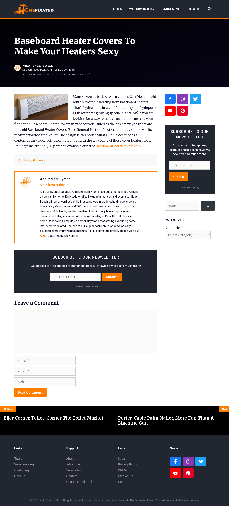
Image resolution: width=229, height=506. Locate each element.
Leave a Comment (65, 69)
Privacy (195, 187)
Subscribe (73, 470)
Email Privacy (91, 286)
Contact (71, 476)
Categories (173, 228)
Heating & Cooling (34, 160)
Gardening (170, 9)
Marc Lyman (45, 65)
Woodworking (141, 9)
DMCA (122, 470)
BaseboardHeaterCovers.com (118, 146)
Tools (116, 9)
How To (194, 9)
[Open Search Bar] (209, 9)
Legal (122, 458)
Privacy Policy (128, 464)
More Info (78, 286)
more (86, 74)
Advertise (73, 464)
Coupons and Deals (80, 482)
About (43, 235)
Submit (112, 277)
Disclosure (125, 476)
